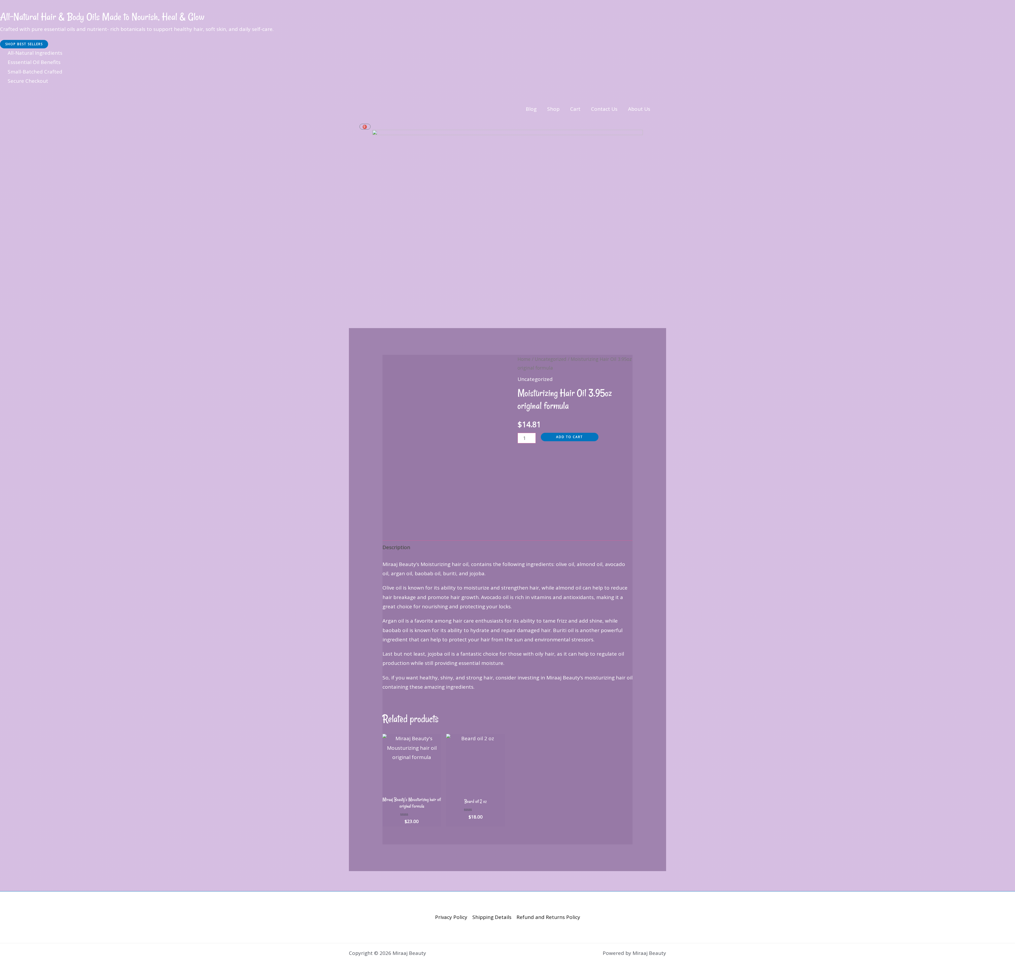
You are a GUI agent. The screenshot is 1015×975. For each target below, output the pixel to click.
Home (524, 359)
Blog (531, 108)
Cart (575, 108)
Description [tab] (396, 547)
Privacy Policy (451, 917)
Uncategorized (550, 359)
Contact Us (604, 108)
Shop (553, 108)
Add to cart (569, 437)
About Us (639, 108)
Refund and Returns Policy (548, 917)
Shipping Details (491, 917)
